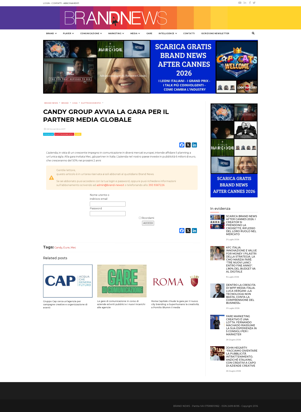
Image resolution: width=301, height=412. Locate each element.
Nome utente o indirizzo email (99, 196)
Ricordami (147, 217)
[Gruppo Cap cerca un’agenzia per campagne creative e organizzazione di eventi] (67, 281)
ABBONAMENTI (71, 3)
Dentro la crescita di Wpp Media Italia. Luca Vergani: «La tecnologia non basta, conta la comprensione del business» (241, 293)
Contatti (189, 33)
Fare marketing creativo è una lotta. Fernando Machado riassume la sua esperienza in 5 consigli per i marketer (241, 325)
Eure (66, 247)
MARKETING (114, 33)
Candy (58, 247)
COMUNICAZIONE (89, 33)
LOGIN (46, 3)
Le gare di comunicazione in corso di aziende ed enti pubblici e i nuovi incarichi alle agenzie (121, 304)
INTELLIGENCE (166, 33)
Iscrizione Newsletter (215, 33)
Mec (73, 247)
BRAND (50, 33)
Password (96, 208)
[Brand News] (135, 17)
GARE (149, 33)
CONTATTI (56, 3)
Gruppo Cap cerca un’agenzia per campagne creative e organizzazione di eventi (65, 304)
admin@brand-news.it (110, 185)
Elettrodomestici (64, 134)
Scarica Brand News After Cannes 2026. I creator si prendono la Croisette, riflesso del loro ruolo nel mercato (241, 225)
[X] (188, 145)
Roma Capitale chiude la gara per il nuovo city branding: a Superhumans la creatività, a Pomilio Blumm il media (175, 304)
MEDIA (133, 33)
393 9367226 (156, 185)
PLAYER (67, 33)
